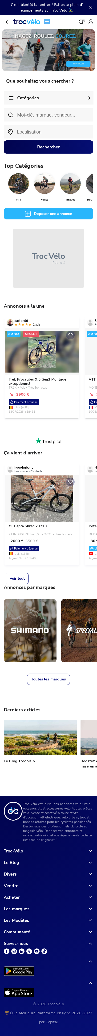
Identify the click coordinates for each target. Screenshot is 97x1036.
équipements (32, 10)
